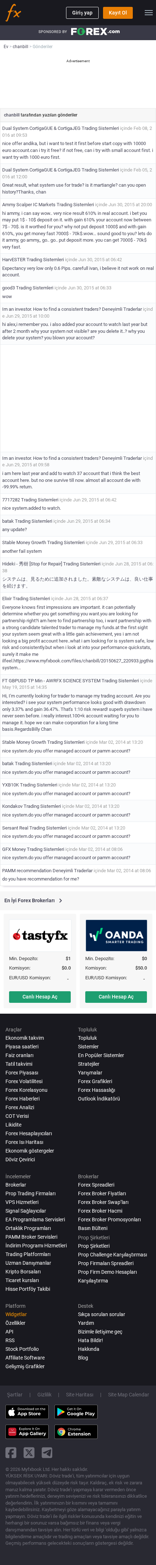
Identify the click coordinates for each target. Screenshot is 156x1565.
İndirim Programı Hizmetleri (36, 1245)
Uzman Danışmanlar (28, 1263)
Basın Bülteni (92, 1228)
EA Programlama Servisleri (35, 1219)
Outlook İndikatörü (99, 1099)
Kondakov (12, 806)
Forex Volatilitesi (23, 1081)
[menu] (148, 12)
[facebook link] (10, 1452)
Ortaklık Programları (28, 1228)
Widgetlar (16, 1314)
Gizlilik (44, 1395)
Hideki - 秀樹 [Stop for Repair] (32, 564)
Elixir (7, 598)
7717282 (11, 499)
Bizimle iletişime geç (100, 1332)
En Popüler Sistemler (101, 1055)
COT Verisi (17, 1116)
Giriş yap (82, 13)
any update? (14, 529)
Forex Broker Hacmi (100, 1211)
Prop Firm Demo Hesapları (107, 1272)
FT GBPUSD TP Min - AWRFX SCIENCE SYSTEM (51, 680)
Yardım (86, 1323)
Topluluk (87, 1038)
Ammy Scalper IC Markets (29, 204)
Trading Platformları (27, 1254)
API (9, 1332)
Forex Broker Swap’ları (103, 1202)
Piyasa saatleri (21, 1046)
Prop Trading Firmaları (30, 1193)
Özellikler (15, 1323)
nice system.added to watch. (31, 508)
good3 (8, 287)
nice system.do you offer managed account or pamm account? (66, 751)
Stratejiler (88, 1064)
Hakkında (88, 1349)
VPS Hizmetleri (21, 1202)
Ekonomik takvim (24, 1038)
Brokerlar (15, 1185)
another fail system (22, 551)
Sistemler (88, 1046)
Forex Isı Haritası (24, 1142)
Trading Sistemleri (100, 128)
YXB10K (10, 785)
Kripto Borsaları (23, 1272)
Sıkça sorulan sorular (101, 1314)
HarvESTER (13, 259)
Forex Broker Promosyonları (109, 1219)
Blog (83, 1358)
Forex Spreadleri (96, 1185)
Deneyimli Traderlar (122, 309)
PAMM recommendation (27, 870)
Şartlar (14, 1395)
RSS (10, 1340)
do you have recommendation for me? (40, 879)
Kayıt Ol (118, 13)
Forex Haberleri (22, 1099)
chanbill (12, 115)
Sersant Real (15, 828)
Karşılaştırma (93, 1281)
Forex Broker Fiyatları (102, 1193)
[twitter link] (29, 1452)
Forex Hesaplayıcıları (28, 1133)
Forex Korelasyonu (26, 1090)
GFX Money (14, 849)
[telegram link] (47, 1452)
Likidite (13, 1125)
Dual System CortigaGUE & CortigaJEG (41, 128)
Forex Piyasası (21, 1073)
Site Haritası (79, 1395)
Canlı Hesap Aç (39, 997)
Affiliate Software (25, 1358)
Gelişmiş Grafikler (25, 1366)
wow (7, 296)
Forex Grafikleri (95, 1081)
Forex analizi (19, 1107)
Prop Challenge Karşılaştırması (112, 1254)
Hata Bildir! (90, 1340)
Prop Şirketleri (94, 1246)
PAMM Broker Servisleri (31, 1237)
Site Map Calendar (128, 1395)
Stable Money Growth (24, 542)
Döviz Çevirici (20, 1159)
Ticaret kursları (22, 1280)
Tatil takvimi (18, 1064)
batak (8, 521)
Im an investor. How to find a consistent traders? (51, 309)
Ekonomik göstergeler (29, 1151)
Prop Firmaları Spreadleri (106, 1263)
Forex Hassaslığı (96, 1090)
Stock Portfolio (22, 1349)
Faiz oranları (19, 1055)
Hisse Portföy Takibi (27, 1289)
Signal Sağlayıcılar (25, 1211)
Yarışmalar (90, 1073)
